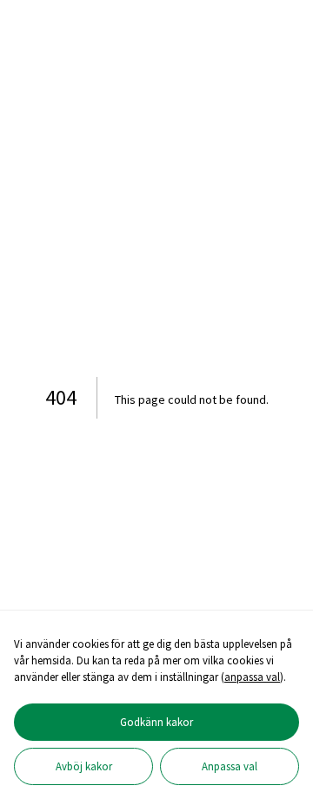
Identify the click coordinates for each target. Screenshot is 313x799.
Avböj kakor (84, 766)
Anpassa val (229, 766)
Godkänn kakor (156, 722)
